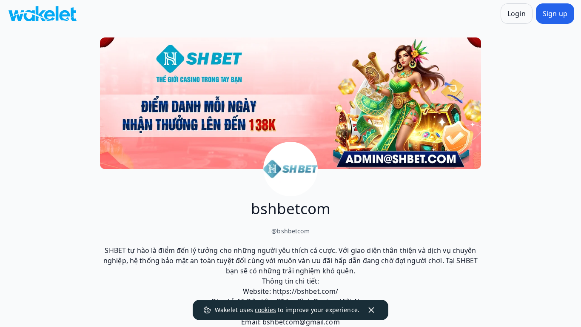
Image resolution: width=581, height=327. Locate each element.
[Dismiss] (371, 310)
